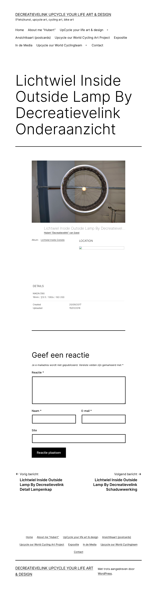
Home (19, 30)
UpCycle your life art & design (81, 30)
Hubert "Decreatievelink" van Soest (61, 232)
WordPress (105, 573)
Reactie (38, 372)
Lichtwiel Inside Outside (53, 240)
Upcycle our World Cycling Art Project (82, 37)
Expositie (120, 37)
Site (34, 430)
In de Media (23, 45)
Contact (97, 45)
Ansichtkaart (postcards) (33, 37)
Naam (36, 410)
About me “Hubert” (42, 30)
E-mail (86, 410)
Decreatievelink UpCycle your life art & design (63, 14)
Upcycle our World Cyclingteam (59, 45)
